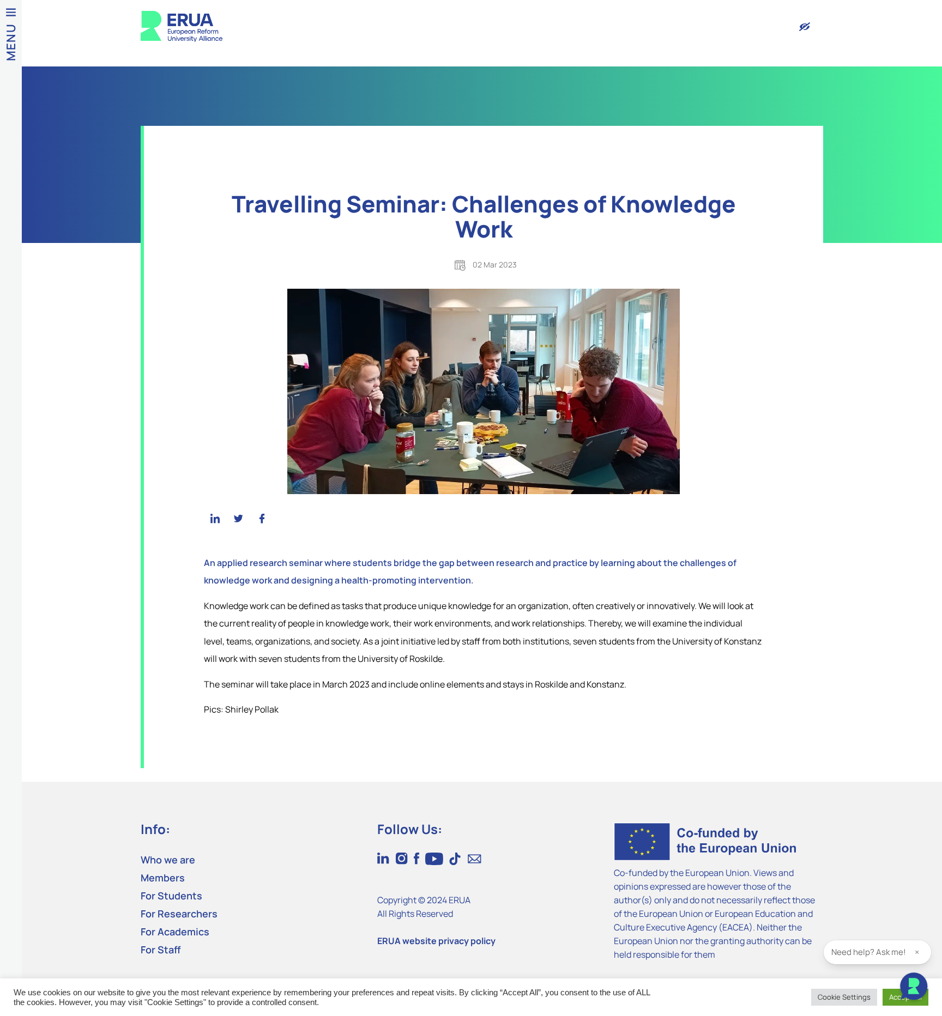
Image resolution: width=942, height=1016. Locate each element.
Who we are (168, 859)
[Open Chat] (913, 987)
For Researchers (179, 913)
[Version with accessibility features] (804, 27)
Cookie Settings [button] (844, 997)
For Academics (175, 931)
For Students (171, 895)
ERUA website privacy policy (436, 941)
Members (163, 877)
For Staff (161, 949)
